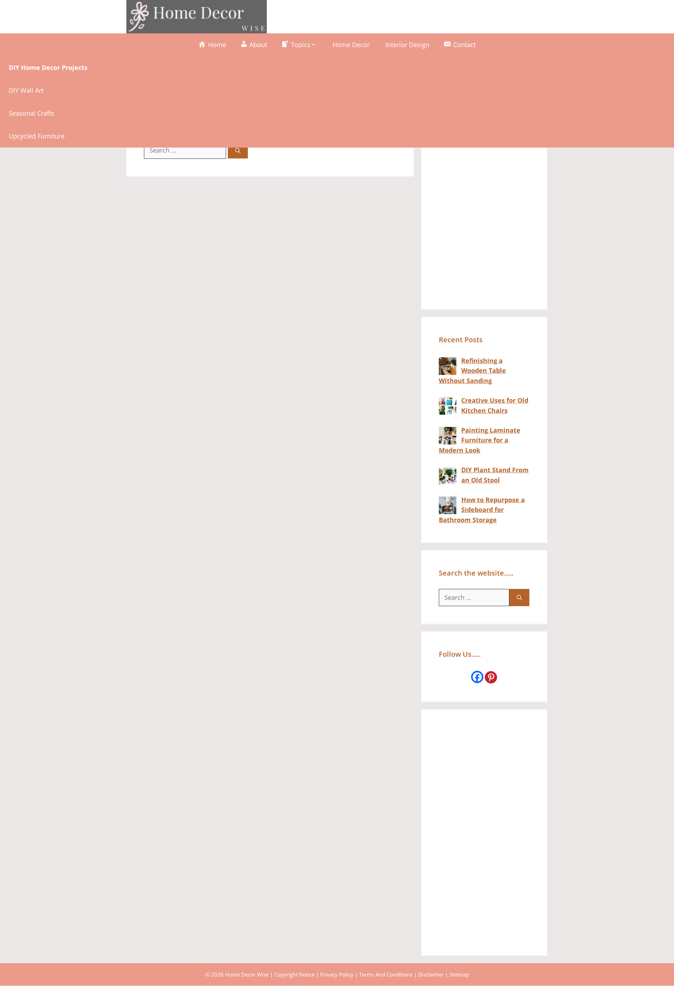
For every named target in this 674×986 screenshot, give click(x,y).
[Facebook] (477, 677)
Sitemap (459, 974)
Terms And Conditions (385, 974)
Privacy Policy (336, 974)
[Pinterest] (491, 677)
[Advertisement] (484, 186)
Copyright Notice (294, 974)
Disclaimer (431, 974)
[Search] (238, 150)
